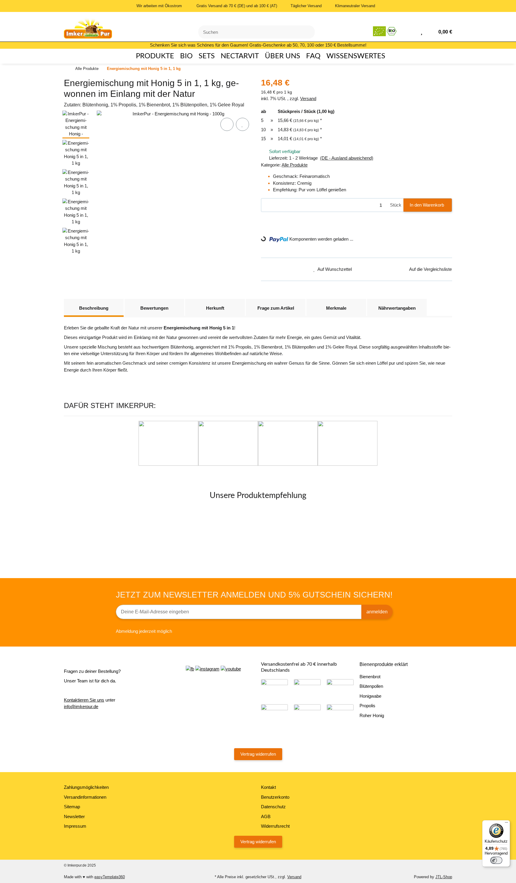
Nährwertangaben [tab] (397, 308)
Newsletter (74, 816)
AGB (266, 816)
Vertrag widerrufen (258, 754)
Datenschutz (273, 806)
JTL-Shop (443, 877)
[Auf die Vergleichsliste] (227, 124)
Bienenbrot (370, 676)
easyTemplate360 (109, 877)
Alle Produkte (295, 164)
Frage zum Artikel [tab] (275, 308)
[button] (411, 31)
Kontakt (268, 787)
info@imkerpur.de (81, 706)
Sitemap (72, 806)
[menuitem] (152, 56)
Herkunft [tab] (215, 308)
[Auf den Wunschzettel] (242, 124)
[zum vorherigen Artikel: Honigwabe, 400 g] (429, 69)
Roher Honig (372, 715)
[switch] (496, 860)
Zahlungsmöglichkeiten (86, 787)
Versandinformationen (85, 797)
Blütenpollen (371, 686)
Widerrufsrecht (275, 826)
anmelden (377, 611)
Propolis (367, 705)
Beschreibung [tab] (93, 308)
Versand (308, 98)
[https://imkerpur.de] (385, 31)
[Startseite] (65, 69)
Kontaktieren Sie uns (84, 699)
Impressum (75, 826)
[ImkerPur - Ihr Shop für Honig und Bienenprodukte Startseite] (88, 26)
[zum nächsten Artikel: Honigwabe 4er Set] (444, 69)
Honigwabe (370, 696)
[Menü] (506, 823)
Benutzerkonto (275, 797)
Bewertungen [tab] (154, 308)
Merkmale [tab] (336, 308)
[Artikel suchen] (307, 32)
